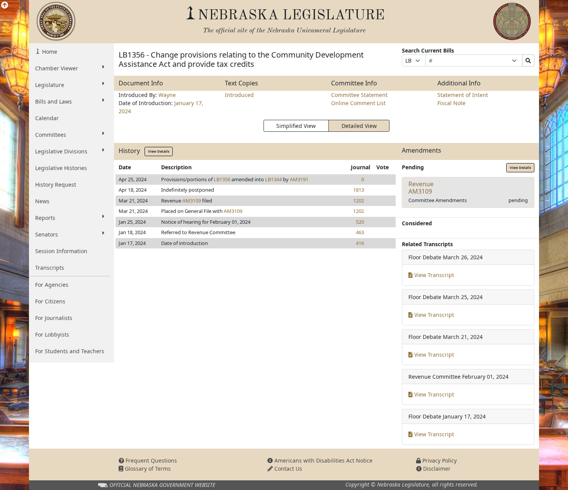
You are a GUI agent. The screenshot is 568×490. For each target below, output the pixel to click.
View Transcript (433, 275)
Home (49, 51)
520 (360, 221)
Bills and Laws (53, 101)
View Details (158, 151)
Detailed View (359, 125)
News (42, 201)
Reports (45, 217)
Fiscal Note (451, 103)
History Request (55, 184)
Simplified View (296, 125)
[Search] (528, 60)
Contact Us (287, 468)
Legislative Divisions (61, 151)
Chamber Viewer (56, 68)
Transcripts (49, 267)
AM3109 (191, 200)
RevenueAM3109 (421, 188)
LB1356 (222, 179)
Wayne (167, 95)
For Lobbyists (52, 334)
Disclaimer (436, 468)
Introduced (239, 95)
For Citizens (50, 301)
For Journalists (53, 318)
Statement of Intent (462, 95)
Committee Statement (359, 95)
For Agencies (51, 284)
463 (360, 232)
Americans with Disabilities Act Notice (322, 460)
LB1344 (273, 179)
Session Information (61, 251)
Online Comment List (358, 103)
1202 (358, 200)
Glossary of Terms (147, 468)
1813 (358, 189)
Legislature (49, 84)
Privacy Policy (439, 460)
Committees (50, 134)
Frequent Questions (150, 460)
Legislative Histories (61, 168)
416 (360, 243)
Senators (46, 234)
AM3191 (299, 179)
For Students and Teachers (69, 351)
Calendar (47, 118)
